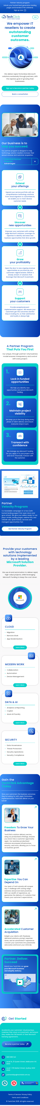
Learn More (20, 647)
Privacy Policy (27, 1094)
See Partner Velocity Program (20, 529)
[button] (35, 17)
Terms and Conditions (20, 1098)
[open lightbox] (20, 982)
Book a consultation (20, 94)
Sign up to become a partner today (20, 88)
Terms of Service (14, 1094)
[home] (11, 17)
